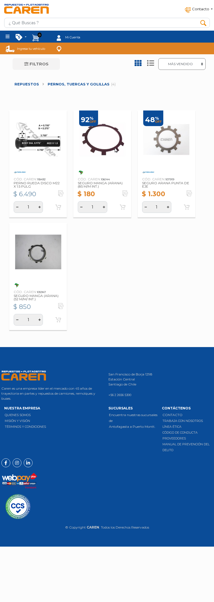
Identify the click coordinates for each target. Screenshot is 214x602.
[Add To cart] (58, 207)
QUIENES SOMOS (18, 415)
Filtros (38, 64)
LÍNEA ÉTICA (171, 427)
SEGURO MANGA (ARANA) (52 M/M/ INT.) (36, 297)
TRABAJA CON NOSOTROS (182, 421)
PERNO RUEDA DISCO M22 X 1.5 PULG (37, 184)
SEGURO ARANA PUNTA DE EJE (165, 184)
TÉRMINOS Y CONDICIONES (25, 427)
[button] (198, 9)
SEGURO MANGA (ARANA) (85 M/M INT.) (100, 184)
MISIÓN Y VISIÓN (17, 421)
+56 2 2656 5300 (119, 395)
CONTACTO (172, 415)
